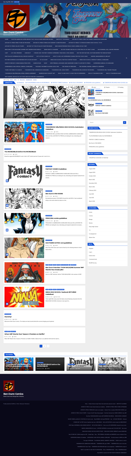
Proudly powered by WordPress (9, 403)
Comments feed (93, 259)
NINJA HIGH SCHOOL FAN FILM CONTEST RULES (64, 59)
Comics (50, 264)
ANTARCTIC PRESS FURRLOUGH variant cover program (49, 42)
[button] (126, 58)
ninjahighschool (29, 79)
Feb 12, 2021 (9, 319)
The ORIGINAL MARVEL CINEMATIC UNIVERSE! (91, 66)
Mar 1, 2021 (49, 272)
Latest (94, 87)
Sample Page (37, 63)
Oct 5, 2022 (49, 171)
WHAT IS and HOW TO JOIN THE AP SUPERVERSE (71, 73)
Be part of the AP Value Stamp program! (39, 46)
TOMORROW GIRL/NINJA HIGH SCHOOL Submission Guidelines (105, 132)
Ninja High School (64, 264)
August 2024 (92, 172)
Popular (107, 87)
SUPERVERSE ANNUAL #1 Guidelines (103, 63)
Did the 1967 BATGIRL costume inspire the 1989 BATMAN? (94, 53)
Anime (47, 264)
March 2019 (92, 201)
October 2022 (92, 176)
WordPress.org (92, 262)
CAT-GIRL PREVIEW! (16, 53)
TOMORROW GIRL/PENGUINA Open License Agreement (20, 73)
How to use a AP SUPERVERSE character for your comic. (70, 56)
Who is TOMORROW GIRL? (95, 73)
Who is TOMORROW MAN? (113, 73)
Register (91, 248)
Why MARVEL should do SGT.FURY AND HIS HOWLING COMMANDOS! (24, 76)
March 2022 (92, 179)
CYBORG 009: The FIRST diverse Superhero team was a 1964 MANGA (54, 53)
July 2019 (91, 197)
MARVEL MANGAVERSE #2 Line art (100, 56)
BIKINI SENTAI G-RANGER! (51, 49)
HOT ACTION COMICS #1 (43, 56)
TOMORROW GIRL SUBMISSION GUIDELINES (37, 70)
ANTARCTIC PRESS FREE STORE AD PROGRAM (17, 42)
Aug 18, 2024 (9, 154)
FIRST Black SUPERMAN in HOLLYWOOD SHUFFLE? (19, 56)
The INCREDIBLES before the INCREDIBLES (20, 152)
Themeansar (26, 403)
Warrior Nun (22, 79)
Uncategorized (11, 109)
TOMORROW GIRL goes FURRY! (60, 70)
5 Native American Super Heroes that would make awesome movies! (32, 39)
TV (18, 79)
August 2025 (92, 168)
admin (18, 115)
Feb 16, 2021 (50, 296)
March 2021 (92, 186)
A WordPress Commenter (95, 157)
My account (44, 59)
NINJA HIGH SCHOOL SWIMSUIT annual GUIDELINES (94, 59)
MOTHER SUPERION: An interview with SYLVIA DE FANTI (21, 59)
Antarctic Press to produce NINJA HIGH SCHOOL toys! (85, 42)
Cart (6, 53)
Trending (121, 87)
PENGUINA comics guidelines (23, 111)
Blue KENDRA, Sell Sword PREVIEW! (108, 49)
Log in (90, 252)
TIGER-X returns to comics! (13, 70)
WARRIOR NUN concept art (47, 73)
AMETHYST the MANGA (62, 39)
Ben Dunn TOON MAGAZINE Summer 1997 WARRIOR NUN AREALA (23, 49)
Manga (11, 79)
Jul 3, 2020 (8, 336)
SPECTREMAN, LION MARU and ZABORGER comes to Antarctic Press (70, 63)
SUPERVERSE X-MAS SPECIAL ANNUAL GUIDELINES (18, 66)
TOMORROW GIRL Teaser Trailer (106, 70)
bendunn (35, 79)
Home (6, 39)
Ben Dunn (57, 296)
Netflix (15, 79)
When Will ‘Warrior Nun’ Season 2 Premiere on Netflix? (25, 334)
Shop (45, 63)
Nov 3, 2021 (49, 245)
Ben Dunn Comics (13, 32)
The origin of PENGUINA (69, 66)
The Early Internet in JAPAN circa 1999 (47, 66)
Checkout (28, 53)
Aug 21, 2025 (50, 131)
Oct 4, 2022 (49, 196)
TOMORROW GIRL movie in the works (83, 70)
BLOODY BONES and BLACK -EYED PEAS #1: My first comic (78, 49)
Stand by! (8, 317)
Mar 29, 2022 (12, 115)
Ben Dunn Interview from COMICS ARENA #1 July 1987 (71, 46)
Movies (58, 264)
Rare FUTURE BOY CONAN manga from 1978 (17, 63)
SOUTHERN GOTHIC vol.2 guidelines (59, 243)
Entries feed (92, 255)
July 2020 (91, 194)
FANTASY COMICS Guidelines (56, 169)
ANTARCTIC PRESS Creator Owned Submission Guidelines (89, 39)
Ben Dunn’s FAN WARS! (54, 194)
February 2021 (92, 190)
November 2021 (93, 183)
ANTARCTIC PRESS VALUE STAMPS (14, 46)
